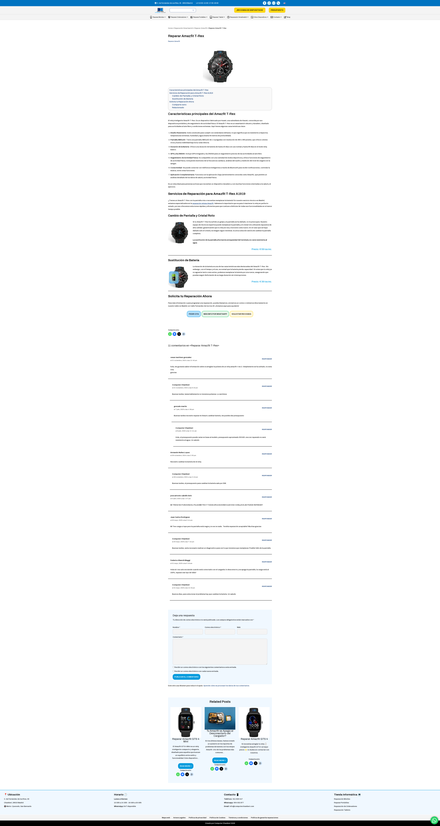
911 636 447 (238, 799)
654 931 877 (239, 803)
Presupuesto (277, 10)
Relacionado (178, 107)
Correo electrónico (213, 627)
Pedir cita (194, 314)
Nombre (176, 627)
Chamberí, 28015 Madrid (13, 803)
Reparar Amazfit (200, 28)
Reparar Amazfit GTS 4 (254, 739)
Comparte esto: (179, 105)
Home (170, 28)
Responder (267, 359)
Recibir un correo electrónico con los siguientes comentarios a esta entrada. (205, 667)
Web (239, 627)
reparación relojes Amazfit (203, 203)
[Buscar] (193, 10)
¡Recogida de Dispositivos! (250, 10)
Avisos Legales (179, 818)
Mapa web (166, 818)
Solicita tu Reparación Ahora (181, 102)
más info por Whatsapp (215, 314)
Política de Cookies (217, 818)
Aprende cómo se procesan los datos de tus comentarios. (226, 686)
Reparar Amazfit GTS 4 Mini (185, 740)
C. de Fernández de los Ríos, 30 (16, 799)
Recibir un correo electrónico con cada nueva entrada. (197, 671)
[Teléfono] (278, 3)
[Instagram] (269, 3)
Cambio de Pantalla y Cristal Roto (188, 96)
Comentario (178, 637)
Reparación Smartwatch (183, 28)
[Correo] (273, 3)
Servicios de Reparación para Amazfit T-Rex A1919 (191, 93)
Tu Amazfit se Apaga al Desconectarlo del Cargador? (220, 733)
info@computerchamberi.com (242, 806)
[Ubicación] (264, 3)
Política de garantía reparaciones (264, 818)
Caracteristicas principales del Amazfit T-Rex (188, 90)
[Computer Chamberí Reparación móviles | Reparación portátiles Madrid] (160, 10)
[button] (187, 17)
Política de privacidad (197, 818)
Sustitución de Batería (182, 99)
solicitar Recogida (241, 314)
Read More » (185, 767)
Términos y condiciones (238, 818)
